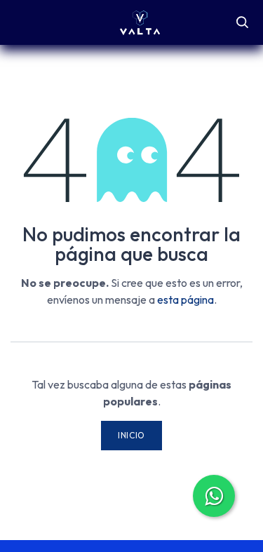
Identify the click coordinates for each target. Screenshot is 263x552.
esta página (185, 299)
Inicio (131, 435)
